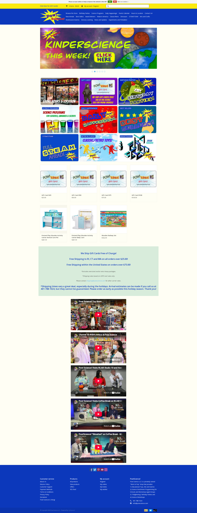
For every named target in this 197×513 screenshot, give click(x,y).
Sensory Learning (87, 20)
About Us (43, 482)
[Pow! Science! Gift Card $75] (113, 179)
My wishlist (103, 489)
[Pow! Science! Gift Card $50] (83, 179)
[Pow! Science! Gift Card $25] (53, 179)
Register (102, 482)
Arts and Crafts (145, 17)
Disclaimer (43, 497)
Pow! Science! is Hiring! (47, 500)
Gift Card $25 (46, 195)
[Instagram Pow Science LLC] (106, 469)
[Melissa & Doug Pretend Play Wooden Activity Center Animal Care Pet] (53, 219)
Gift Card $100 (137, 195)
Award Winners (90, 17)
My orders (103, 484)
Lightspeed (71, 510)
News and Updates (100, 20)
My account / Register (91, 6)
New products (74, 484)
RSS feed (73, 489)
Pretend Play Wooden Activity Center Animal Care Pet (52, 236)
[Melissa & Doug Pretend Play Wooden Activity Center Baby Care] (83, 219)
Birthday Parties (84, 13)
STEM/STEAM (133, 17)
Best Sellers (80, 17)
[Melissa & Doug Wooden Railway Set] (113, 219)
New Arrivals (70, 17)
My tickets (103, 487)
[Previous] (44, 48)
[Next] (153, 48)
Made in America (102, 17)
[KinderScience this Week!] (98, 48)
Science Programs (98, 13)
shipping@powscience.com (95, 281)
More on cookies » (123, 1)
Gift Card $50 (76, 195)
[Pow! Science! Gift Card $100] (143, 179)
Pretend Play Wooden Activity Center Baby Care (82, 236)
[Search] (108, 6)
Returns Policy (44, 484)
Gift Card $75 (106, 195)
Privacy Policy (44, 494)
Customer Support (46, 487)
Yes (110, 1)
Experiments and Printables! (118, 20)
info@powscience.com (140, 503)
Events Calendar (124, 13)
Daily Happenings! (111, 13)
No (115, 1)
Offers (72, 487)
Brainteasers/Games (72, 20)
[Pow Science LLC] (52, 16)
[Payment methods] (145, 510)
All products (74, 482)
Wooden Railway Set (109, 235)
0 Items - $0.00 (74, 6)
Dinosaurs (123, 17)
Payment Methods (46, 489)
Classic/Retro (114, 17)
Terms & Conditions (46, 492)
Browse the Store (71, 13)
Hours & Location (137, 13)
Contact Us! (148, 13)
